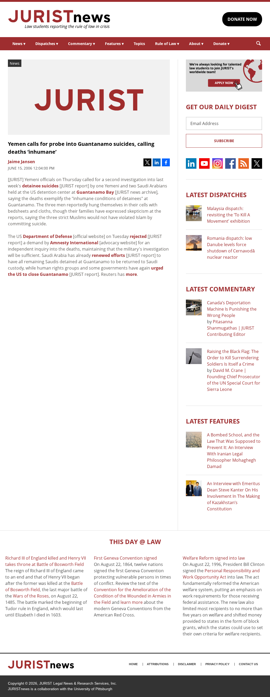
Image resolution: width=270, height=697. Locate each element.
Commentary (81, 43)
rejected (138, 236)
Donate (221, 43)
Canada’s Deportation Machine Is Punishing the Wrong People (232, 309)
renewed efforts (108, 255)
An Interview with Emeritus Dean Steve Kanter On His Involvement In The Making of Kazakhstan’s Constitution (233, 496)
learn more (131, 602)
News (18, 43)
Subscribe (224, 140)
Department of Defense (47, 236)
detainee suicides (40, 186)
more (131, 274)
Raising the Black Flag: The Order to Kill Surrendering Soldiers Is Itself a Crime (233, 357)
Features (114, 43)
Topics (139, 43)
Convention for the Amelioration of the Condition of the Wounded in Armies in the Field (132, 596)
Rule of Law (167, 43)
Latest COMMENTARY (220, 289)
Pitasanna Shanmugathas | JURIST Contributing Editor (230, 328)
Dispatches (46, 43)
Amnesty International (74, 243)
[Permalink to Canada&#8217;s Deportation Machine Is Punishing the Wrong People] (194, 307)
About (196, 43)
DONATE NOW (242, 19)
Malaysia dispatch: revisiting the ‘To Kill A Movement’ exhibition (228, 215)
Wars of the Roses (31, 596)
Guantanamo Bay (95, 192)
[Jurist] (59, 19)
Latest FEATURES (213, 421)
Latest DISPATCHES (216, 194)
